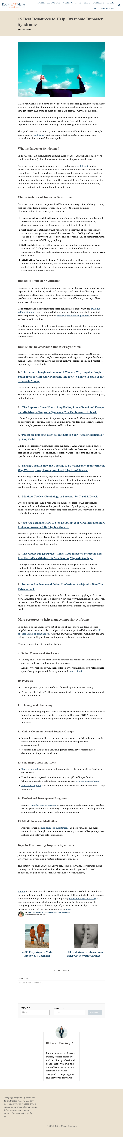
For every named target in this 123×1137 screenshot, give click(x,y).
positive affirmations (87, 781)
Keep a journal (30, 769)
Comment (24, 979)
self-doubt (40, 135)
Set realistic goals (31, 785)
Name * (25, 1008)
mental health (76, 671)
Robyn (21, 891)
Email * (59, 1008)
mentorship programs (43, 805)
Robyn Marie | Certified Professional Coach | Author (49, 912)
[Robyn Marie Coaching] (13, 5)
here (68, 909)
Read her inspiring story (82, 898)
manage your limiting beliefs (73, 315)
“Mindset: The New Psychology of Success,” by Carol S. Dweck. (59, 496)
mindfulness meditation (54, 828)
